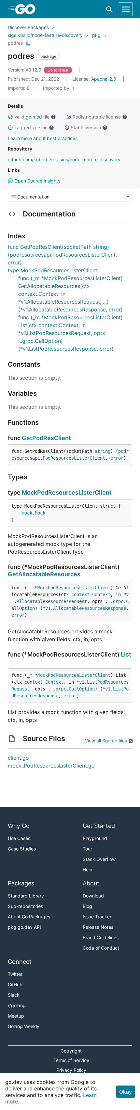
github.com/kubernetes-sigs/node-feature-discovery (64, 159)
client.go (18, 757)
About (91, 883)
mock (27, 512)
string (102, 451)
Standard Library (26, 895)
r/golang (17, 1005)
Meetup (16, 1016)
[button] (10, 116)
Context (101, 594)
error (116, 458)
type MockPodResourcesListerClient (52, 270)
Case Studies (22, 848)
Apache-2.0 (103, 79)
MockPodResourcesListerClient (67, 492)
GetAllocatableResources (44, 574)
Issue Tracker (97, 916)
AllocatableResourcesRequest (52, 601)
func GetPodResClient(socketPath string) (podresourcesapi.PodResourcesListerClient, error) (62, 255)
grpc (118, 601)
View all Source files (106, 740)
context (80, 594)
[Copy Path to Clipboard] (28, 43)
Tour (87, 848)
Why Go (19, 825)
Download (93, 895)
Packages (21, 883)
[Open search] (109, 9)
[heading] (27, 9)
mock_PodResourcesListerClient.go (51, 765)
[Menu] (70, 196)
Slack (14, 995)
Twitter (15, 974)
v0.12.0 (25, 69)
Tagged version (31, 127)
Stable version (85, 127)
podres (15, 43)
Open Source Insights (36, 180)
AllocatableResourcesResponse (89, 608)
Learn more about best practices (42, 138)
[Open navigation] (125, 9)
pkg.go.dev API (24, 927)
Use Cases (19, 838)
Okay (125, 1091)
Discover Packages (28, 27)
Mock (40, 512)
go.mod (34, 116)
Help (87, 869)
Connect (20, 961)
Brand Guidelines (101, 937)
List (126, 654)
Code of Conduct (101, 948)
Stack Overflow (99, 859)
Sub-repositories (25, 906)
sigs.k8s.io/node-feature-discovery (45, 35)
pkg (96, 35)
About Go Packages (29, 916)
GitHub (15, 984)
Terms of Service (71, 1060)
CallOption (82, 688)
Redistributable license (96, 116)
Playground (95, 838)
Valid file (32, 116)
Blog (87, 906)
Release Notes (98, 927)
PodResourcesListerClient (74, 458)
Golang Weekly (23, 1026)
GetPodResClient (46, 438)
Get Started (99, 825)
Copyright (71, 1051)
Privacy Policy (71, 1070)
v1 (47, 608)
